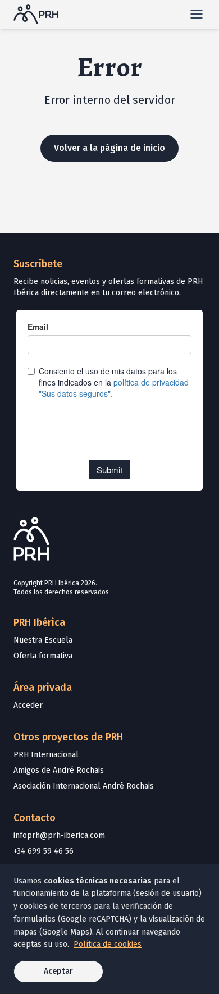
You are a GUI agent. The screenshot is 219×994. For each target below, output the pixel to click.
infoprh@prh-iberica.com (59, 835)
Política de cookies (108, 944)
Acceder (28, 705)
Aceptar (58, 971)
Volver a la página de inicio (109, 148)
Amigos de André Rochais (58, 770)
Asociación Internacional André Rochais (83, 786)
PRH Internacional (46, 754)
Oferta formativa (42, 656)
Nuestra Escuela (42, 640)
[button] (197, 14)
